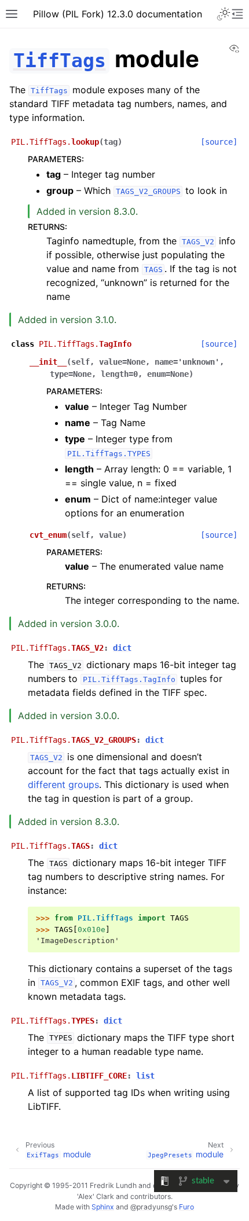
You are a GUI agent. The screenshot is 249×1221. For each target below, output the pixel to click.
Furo (186, 1206)
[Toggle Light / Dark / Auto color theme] (223, 14)
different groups (63, 784)
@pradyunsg (151, 1206)
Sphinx (102, 1206)
